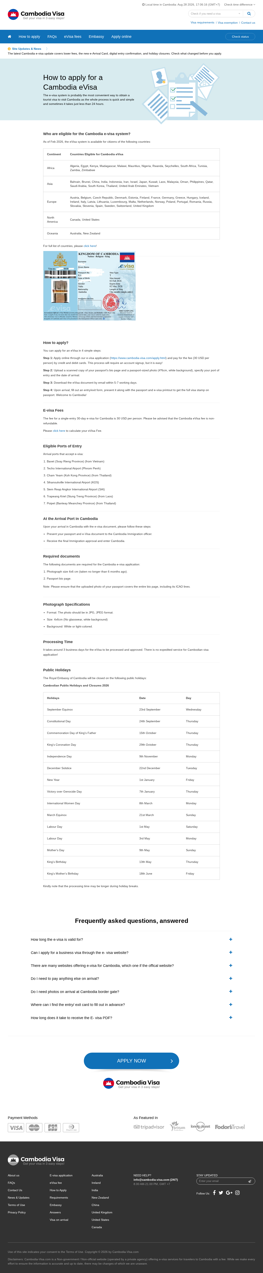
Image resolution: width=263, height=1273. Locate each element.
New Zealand (100, 1197)
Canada (97, 1227)
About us (13, 1175)
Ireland (96, 1182)
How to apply (29, 37)
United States (100, 1219)
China (95, 1205)
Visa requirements (202, 22)
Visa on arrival (59, 1219)
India (95, 1190)
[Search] (249, 13)
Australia (97, 1175)
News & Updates (18, 1197)
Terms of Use (16, 1205)
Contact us (248, 22)
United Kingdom (102, 1212)
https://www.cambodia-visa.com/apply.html (138, 358)
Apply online (121, 37)
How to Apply (58, 1190)
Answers (55, 1212)
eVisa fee (56, 1182)
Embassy (96, 37)
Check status (240, 36)
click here (90, 246)
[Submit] (249, 1181)
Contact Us (15, 1190)
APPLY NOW (131, 1061)
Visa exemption (228, 22)
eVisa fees (72, 37)
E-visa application (61, 1175)
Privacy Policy (17, 1212)
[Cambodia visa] (9, 36)
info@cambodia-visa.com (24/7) (156, 1179)
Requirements (59, 1197)
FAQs (52, 37)
